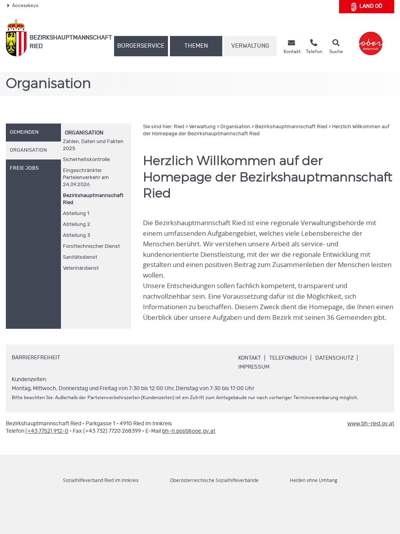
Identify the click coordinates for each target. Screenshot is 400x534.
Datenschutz (334, 358)
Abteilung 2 (76, 224)
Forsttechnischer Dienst (91, 246)
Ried (179, 126)
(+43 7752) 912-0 (46, 431)
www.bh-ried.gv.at (370, 423)
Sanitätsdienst (80, 257)
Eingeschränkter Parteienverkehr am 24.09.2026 (86, 177)
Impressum (254, 367)
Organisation (84, 133)
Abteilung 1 (76, 213)
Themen (196, 46)
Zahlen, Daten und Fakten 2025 (93, 145)
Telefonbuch (288, 358)
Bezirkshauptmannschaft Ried (93, 199)
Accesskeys (25, 5)
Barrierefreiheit (36, 357)
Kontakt (249, 358)
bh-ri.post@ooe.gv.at (188, 431)
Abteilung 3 (76, 235)
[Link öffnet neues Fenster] (370, 38)
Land (370, 6)
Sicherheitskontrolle (86, 159)
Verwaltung (250, 46)
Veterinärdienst (81, 268)
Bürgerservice (140, 46)
